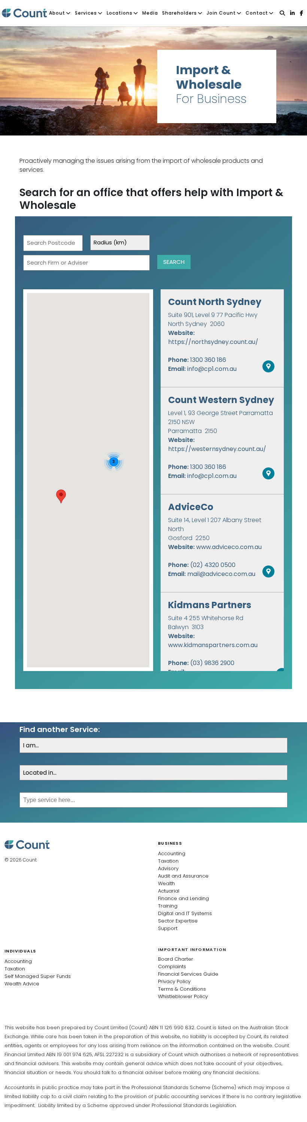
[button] (61, 496)
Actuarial (168, 890)
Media (150, 13)
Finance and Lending (183, 898)
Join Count (221, 13)
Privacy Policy (174, 981)
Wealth (166, 883)
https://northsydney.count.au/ (213, 342)
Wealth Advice (21, 983)
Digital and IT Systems (185, 913)
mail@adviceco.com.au (221, 574)
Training (167, 905)
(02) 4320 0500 (212, 565)
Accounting (171, 853)
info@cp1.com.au (212, 369)
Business (170, 843)
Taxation (168, 861)
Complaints (172, 966)
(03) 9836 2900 (212, 663)
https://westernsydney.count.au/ (217, 449)
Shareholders (179, 13)
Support (167, 928)
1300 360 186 (208, 360)
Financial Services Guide (188, 974)
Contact (257, 13)
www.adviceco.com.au (229, 547)
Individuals (20, 951)
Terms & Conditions (182, 989)
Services (86, 13)
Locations (120, 13)
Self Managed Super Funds (37, 976)
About (57, 13)
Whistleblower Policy (183, 996)
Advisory (168, 868)
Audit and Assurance (183, 875)
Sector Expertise (178, 920)
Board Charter (175, 959)
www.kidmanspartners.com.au (213, 645)
